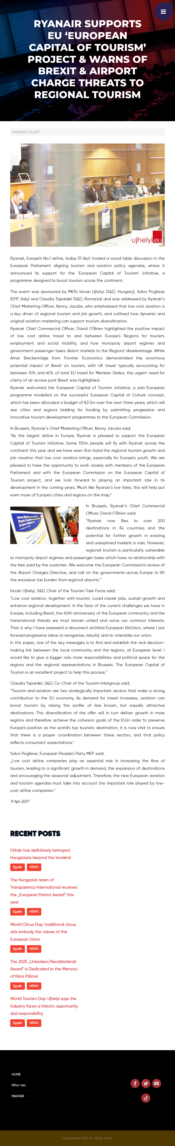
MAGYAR (18, 1096)
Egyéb (17, 867)
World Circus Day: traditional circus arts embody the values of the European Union (43, 932)
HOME (16, 1074)
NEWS (34, 867)
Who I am (19, 1085)
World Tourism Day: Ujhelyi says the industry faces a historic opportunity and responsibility (44, 1006)
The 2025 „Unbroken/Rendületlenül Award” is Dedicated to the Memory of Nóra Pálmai (43, 969)
